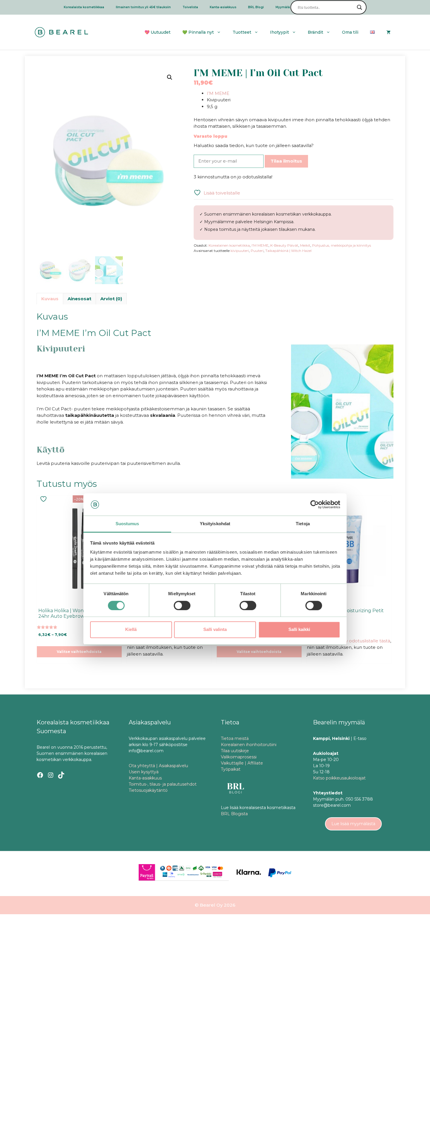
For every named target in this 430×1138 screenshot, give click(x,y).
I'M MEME (260, 245)
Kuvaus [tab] (50, 298)
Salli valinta (215, 629)
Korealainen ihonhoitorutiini (248, 744)
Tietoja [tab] (303, 523)
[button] (169, 77)
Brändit (315, 32)
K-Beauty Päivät (284, 245)
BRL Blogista (234, 813)
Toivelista (190, 7)
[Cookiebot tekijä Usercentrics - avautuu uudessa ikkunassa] (314, 504)
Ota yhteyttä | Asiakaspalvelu (158, 765)
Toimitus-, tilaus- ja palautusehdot (163, 784)
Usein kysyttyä (144, 771)
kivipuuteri (240, 250)
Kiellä (131, 629)
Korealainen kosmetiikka (229, 245)
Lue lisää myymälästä (353, 823)
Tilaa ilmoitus (286, 161)
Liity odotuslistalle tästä (365, 641)
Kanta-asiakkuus (223, 7)
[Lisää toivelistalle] (44, 499)
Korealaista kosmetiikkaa (84, 7)
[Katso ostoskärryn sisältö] (388, 32)
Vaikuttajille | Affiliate (242, 763)
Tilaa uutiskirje (235, 750)
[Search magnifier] (359, 7)
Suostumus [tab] (127, 523)
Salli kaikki (299, 629)
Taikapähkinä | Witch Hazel (288, 250)
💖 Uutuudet (158, 32)
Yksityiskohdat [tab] (215, 523)
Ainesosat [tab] (79, 298)
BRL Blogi (256, 7)
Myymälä (283, 7)
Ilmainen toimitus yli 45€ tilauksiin (143, 7)
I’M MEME (218, 93)
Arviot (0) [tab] (111, 298)
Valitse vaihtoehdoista (79, 651)
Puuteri (257, 250)
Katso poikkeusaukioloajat (339, 778)
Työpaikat (230, 769)
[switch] (182, 605)
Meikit (305, 245)
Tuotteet (242, 32)
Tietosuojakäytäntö (148, 790)
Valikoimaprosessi (239, 757)
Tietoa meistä (235, 738)
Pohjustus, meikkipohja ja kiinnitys (341, 245)
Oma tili (350, 32)
